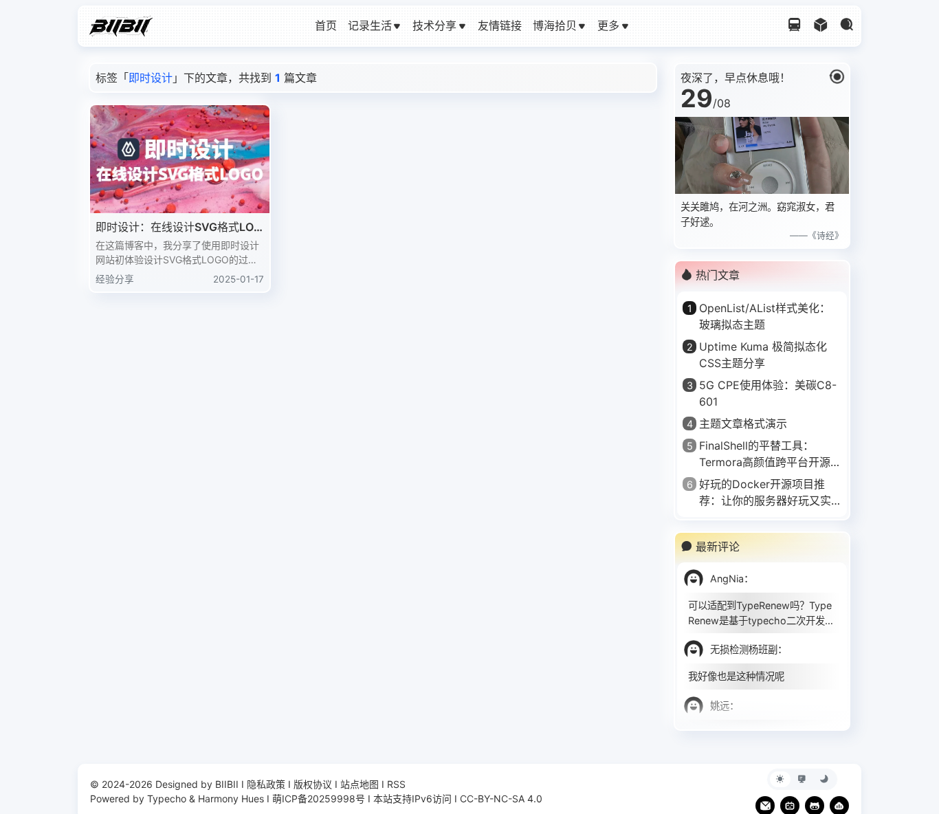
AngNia (727, 578)
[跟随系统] (802, 779)
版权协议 (313, 784)
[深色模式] (824, 779)
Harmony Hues (231, 798)
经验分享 (115, 279)
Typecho (166, 798)
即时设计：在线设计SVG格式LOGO (179, 227)
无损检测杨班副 (743, 649)
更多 (608, 25)
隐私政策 (266, 784)
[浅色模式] (780, 779)
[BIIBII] (121, 25)
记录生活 (370, 25)
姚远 (719, 706)
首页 (326, 25)
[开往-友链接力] (794, 26)
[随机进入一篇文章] (820, 26)
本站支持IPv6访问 (412, 798)
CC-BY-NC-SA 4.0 (501, 798)
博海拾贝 (555, 25)
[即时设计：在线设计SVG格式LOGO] (179, 159)
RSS (396, 784)
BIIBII (227, 784)
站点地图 (359, 784)
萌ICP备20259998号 (318, 798)
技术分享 (434, 25)
